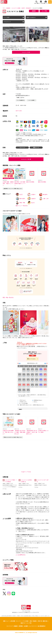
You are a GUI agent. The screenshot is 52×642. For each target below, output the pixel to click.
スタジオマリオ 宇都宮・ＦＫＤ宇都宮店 (11, 480)
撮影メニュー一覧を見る (22, 205)
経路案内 (34, 10)
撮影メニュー (6, 621)
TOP (4, 8)
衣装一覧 (40, 621)
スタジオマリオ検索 (16, 8)
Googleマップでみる (26, 471)
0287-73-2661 (19, 110)
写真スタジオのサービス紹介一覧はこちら (13, 437)
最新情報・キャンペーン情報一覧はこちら (13, 188)
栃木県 (23, 8)
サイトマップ (9, 626)
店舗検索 (8, 8)
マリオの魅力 (26, 621)
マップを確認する (20, 100)
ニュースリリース (32, 626)
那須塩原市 (28, 8)
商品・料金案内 (33, 621)
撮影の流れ (45, 621)
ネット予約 (44, 10)
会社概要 (26, 626)
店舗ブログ (23, 623)
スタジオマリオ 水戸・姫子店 (43, 480)
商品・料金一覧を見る (8, 297)
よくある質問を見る (20, 554)
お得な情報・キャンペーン (16, 621)
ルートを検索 (31, 100)
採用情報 (21, 626)
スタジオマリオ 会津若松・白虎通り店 (27, 480)
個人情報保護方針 (41, 626)
